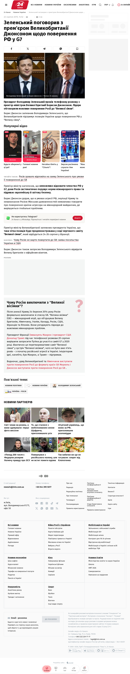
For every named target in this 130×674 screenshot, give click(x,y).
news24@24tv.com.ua (14, 487)
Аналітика (84, 5)
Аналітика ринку (15, 590)
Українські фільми (55, 564)
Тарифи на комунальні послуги (21, 571)
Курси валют (13, 564)
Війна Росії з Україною (59, 525)
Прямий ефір (13, 535)
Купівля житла (14, 593)
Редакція (69, 487)
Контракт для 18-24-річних (99, 539)
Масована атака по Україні (59, 542)
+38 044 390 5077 (43, 487)
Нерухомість (14, 587)
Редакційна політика (74, 491)
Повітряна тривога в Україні (60, 539)
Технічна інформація (116, 483)
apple (89, 650)
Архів (110, 500)
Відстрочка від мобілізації (99, 542)
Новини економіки (17, 557)
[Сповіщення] (113, 5)
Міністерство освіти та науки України (104, 561)
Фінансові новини (15, 568)
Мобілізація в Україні (99, 525)
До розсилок (51, 619)
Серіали (51, 575)
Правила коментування (96, 510)
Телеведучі (70, 500)
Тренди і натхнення (16, 597)
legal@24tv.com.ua (98, 639)
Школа (91, 564)
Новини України (53, 5)
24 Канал (7, 12)
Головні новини (14, 528)
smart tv (103, 650)
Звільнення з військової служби (101, 528)
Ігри (94, 5)
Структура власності (116, 496)
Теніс (50, 597)
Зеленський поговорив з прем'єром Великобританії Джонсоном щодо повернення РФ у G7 (56, 12)
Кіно (50, 557)
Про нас (69, 483)
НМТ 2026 (92, 568)
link (36, 503)
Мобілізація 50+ (95, 532)
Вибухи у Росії (54, 546)
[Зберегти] (77, 49)
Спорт (51, 587)
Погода (11, 546)
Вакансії (111, 491)
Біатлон (51, 600)
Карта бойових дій (56, 532)
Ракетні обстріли (55, 528)
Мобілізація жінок (96, 535)
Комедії (51, 571)
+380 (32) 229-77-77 (82, 637)
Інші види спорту (55, 604)
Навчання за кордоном (98, 575)
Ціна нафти (12, 561)
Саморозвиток (94, 571)
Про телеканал (72, 496)
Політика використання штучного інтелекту (94, 490)
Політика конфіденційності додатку (94, 498)
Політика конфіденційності (94, 484)
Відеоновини (13, 539)
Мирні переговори (56, 535)
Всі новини (36, 5)
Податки (11, 575)
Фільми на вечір (55, 568)
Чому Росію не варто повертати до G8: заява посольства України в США (41, 241)
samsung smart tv (118, 650)
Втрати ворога (54, 549)
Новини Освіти (95, 557)
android (75, 650)
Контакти (111, 487)
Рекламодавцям (72, 504)
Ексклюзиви (70, 5)
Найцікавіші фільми (56, 561)
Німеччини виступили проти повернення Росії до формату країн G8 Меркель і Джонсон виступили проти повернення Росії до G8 (39, 364)
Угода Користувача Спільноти (94, 505)
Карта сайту (112, 504)
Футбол (51, 593)
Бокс (50, 590)
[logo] (20, 4)
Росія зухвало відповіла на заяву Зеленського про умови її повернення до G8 (44, 178)
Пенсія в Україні (14, 578)
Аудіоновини (13, 542)
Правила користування (75, 508)
